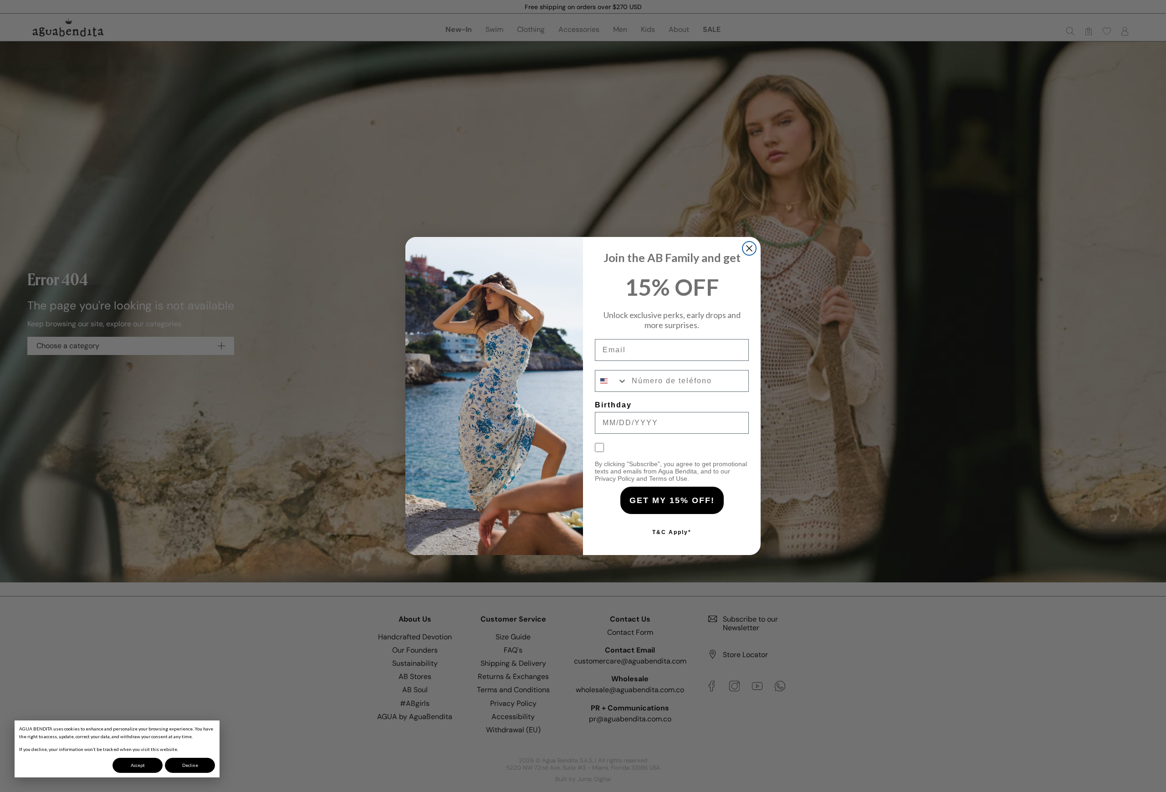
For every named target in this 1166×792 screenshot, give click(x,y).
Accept (138, 765)
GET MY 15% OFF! (672, 500)
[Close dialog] (749, 248)
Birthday (613, 405)
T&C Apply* (671, 532)
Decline (190, 765)
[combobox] (611, 380)
